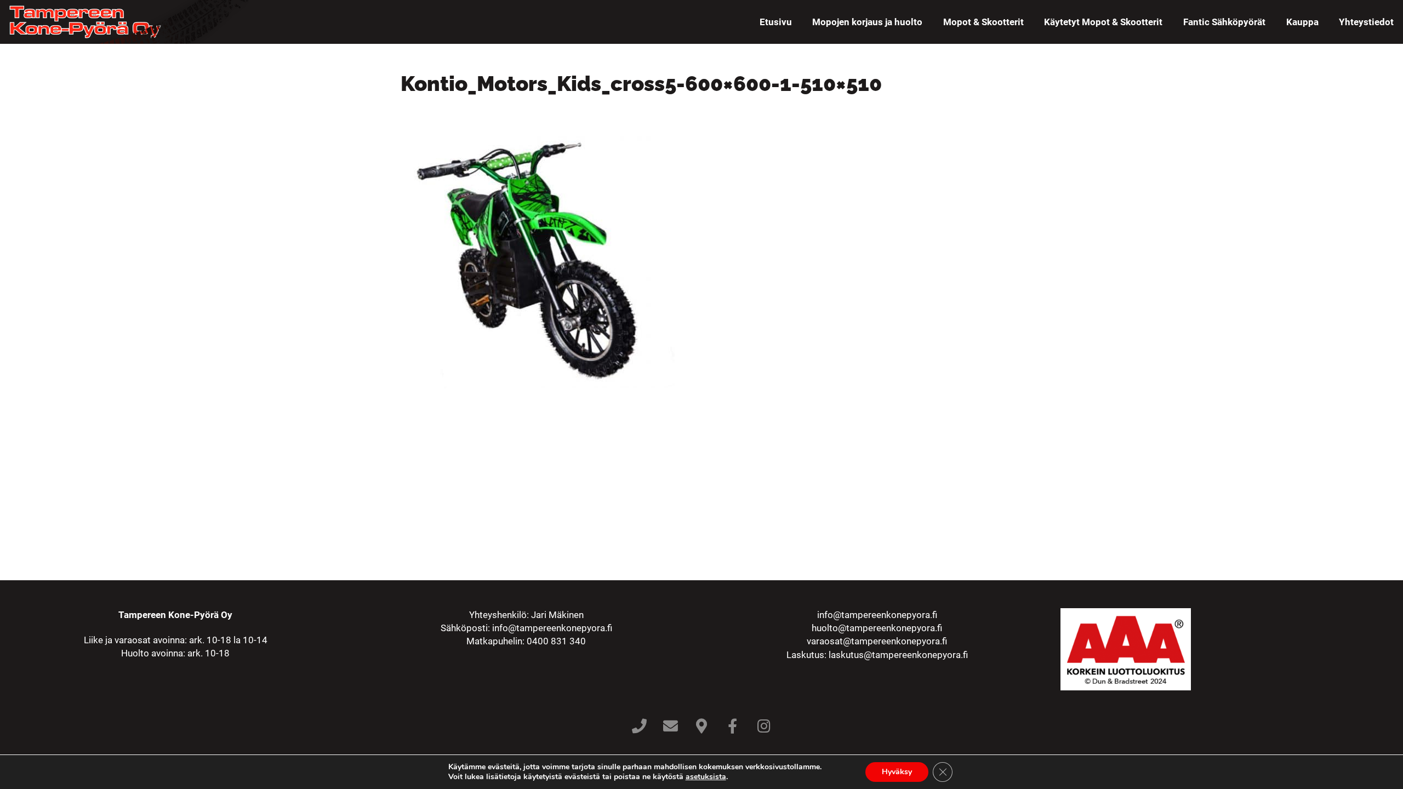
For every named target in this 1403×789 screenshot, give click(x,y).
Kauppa (1302, 21)
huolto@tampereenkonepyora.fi (877, 627)
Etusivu (776, 21)
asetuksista (706, 777)
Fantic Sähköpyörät (1224, 21)
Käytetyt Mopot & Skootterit (1103, 21)
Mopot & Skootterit (983, 21)
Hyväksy (897, 772)
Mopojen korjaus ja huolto (867, 21)
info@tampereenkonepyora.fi (552, 627)
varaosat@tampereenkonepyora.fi (877, 641)
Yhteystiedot (1366, 21)
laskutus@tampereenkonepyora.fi (898, 654)
